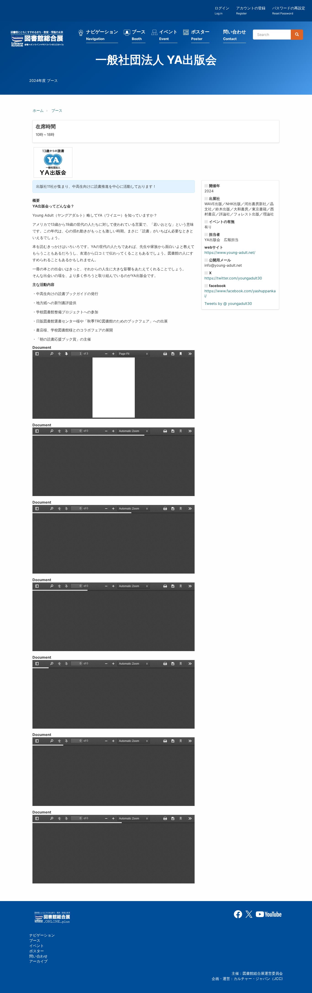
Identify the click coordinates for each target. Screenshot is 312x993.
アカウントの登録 (250, 10)
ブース (138, 35)
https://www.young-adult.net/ (229, 252)
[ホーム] (38, 39)
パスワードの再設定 (288, 10)
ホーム (38, 110)
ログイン (222, 10)
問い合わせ (234, 35)
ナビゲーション (102, 35)
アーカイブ (38, 961)
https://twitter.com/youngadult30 (233, 278)
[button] (53, 162)
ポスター (200, 35)
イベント (168, 35)
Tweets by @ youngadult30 (228, 303)
